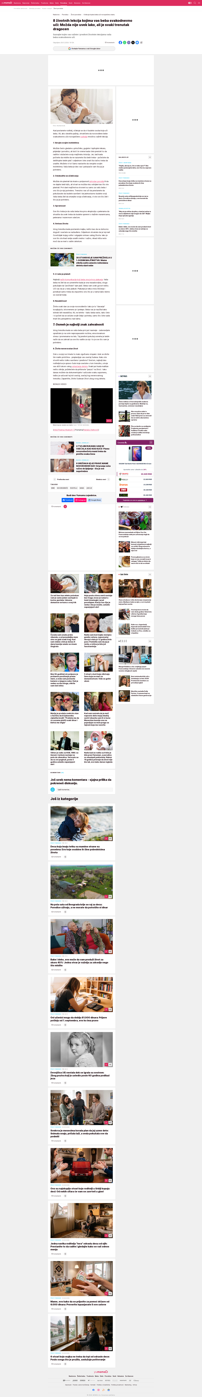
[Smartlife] (123, 1380)
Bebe (53, 488)
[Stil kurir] (130, 1380)
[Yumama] (7, 3)
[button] (109, 42)
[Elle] (115, 1380)
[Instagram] (98, 1390)
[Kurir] (75, 1380)
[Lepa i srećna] (100, 1380)
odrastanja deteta (80, 366)
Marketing (128, 1385)
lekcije (89, 488)
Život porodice (76, 14)
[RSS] (103, 1390)
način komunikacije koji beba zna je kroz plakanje (81, 279)
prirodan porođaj (97, 181)
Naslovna (56, 14)
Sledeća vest (101, 479)
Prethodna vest (63, 479)
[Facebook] (93, 1390)
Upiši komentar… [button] (64, 790)
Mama (82, 488)
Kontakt (93, 1385)
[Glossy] (136, 1380)
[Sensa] (107, 1380)
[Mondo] (66, 1380)
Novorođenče (62, 488)
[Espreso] (82, 1380)
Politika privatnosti (117, 1385)
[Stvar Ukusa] (91, 1380)
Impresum (68, 1385)
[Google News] (108, 1390)
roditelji (73, 488)
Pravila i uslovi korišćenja (81, 1385)
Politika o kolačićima (103, 1385)
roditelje (83, 137)
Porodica (65, 14)
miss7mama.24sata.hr (63, 430)
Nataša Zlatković (90, 430)
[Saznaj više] (150, 376)
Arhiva (135, 1385)
